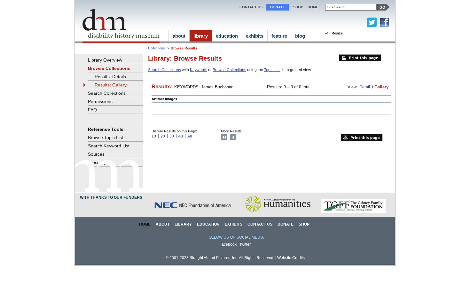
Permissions (100, 101)
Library (183, 224)
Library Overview (105, 60)
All (189, 136)
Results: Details (110, 76)
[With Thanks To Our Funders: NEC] (193, 211)
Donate (277, 7)
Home (145, 224)
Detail (364, 87)
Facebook (228, 244)
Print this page (360, 57)
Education (208, 224)
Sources (96, 154)
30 (171, 136)
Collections (156, 48)
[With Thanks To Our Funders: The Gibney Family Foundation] (353, 211)
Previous (233, 137)
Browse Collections (229, 70)
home (313, 7)
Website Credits (291, 258)
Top (224, 137)
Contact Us (250, 7)
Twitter (245, 244)
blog (300, 36)
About (162, 224)
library (200, 36)
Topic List (272, 70)
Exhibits (233, 224)
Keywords (198, 70)
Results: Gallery (111, 84)
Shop (298, 7)
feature (279, 36)
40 (180, 136)
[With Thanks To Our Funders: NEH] (277, 211)
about (179, 36)
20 (163, 136)
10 (154, 136)
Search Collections (164, 70)
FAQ (92, 109)
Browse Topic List (105, 137)
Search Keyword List (108, 145)
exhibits (254, 36)
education (227, 36)
